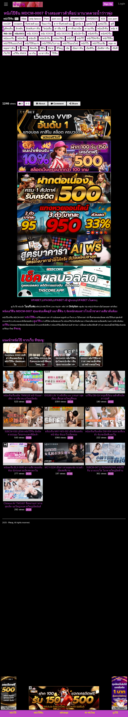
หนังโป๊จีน (10, 18)
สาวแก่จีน (89, 28)
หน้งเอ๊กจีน (102, 28)
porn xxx (56, 18)
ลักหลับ (19, 28)
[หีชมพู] (28, 4)
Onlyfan (73, 306)
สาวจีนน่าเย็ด (74, 28)
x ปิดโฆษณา (8, 708)
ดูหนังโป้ (90, 23)
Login (121, 3)
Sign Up (108, 4)
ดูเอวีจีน (37, 321)
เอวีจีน (5, 324)
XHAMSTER (77, 18)
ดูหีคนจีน (8, 28)
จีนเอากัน (46, 23)
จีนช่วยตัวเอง (32, 23)
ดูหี (112, 23)
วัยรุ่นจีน (47, 28)
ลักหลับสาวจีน (33, 28)
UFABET (36, 300)
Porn (46, 18)
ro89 (66, 18)
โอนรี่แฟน (30, 306)
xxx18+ (7, 23)
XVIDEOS (92, 18)
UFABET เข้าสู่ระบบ (65, 300)
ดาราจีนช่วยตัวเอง (63, 23)
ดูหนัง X (79, 23)
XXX (103, 18)
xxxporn (18, 23)
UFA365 (47, 300)
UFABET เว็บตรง (86, 300)
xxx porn (112, 18)
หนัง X (114, 28)
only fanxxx (35, 18)
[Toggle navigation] (7, 4)
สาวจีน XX (59, 28)
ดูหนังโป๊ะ (103, 23)
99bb (23, 18)
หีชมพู (17, 328)
